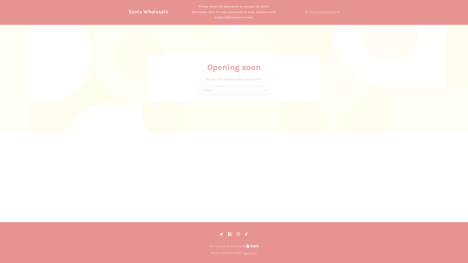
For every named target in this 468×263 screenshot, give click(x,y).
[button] (322, 11)
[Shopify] (252, 246)
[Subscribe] (264, 90)
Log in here (250, 252)
